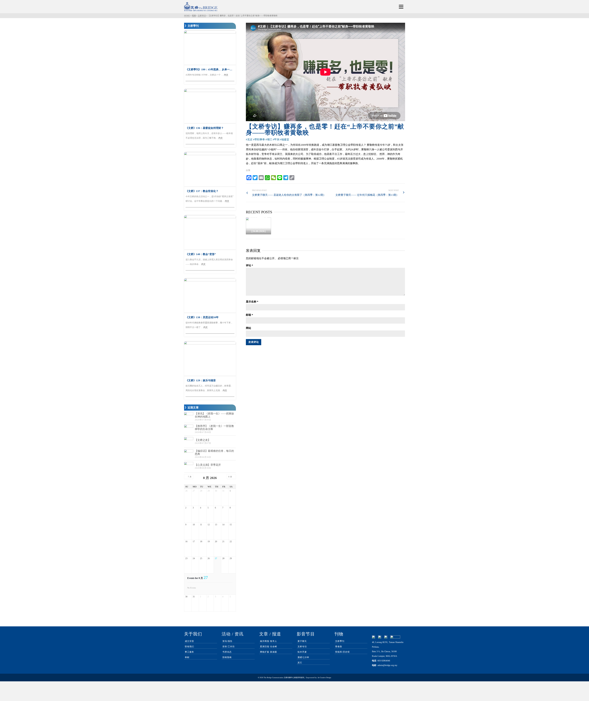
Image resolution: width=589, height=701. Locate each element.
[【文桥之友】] (188, 441)
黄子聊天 (302, 641)
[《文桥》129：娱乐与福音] (210, 358)
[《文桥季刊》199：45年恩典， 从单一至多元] (210, 47)
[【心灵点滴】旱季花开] (188, 466)
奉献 (187, 657)
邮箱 (249, 314)
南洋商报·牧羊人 (268, 641)
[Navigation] (401, 6)
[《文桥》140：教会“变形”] (210, 232)
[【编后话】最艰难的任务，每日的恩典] (188, 454)
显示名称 (252, 301)
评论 (249, 265)
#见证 (249, 139)
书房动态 (227, 652)
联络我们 (189, 646)
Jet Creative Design (324, 677)
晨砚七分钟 (303, 657)
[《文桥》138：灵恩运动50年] (210, 295)
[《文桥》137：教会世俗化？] (210, 169)
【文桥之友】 (202, 440)
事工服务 (189, 652)
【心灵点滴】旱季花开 (208, 464)
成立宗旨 (189, 641)
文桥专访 (302, 646)
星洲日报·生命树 (268, 646)
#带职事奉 (259, 139)
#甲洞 (276, 139)
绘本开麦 (302, 652)
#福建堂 (284, 139)
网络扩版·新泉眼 (268, 652)
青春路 (338, 646)
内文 (226, 75)
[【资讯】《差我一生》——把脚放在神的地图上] (188, 416)
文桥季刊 (339, 641)
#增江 (269, 139)
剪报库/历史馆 (342, 652)
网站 (248, 328)
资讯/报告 (227, 641)
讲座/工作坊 (228, 646)
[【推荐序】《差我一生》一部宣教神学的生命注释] (188, 429)
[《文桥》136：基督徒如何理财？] (210, 106)
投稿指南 (227, 657)
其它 (300, 663)
